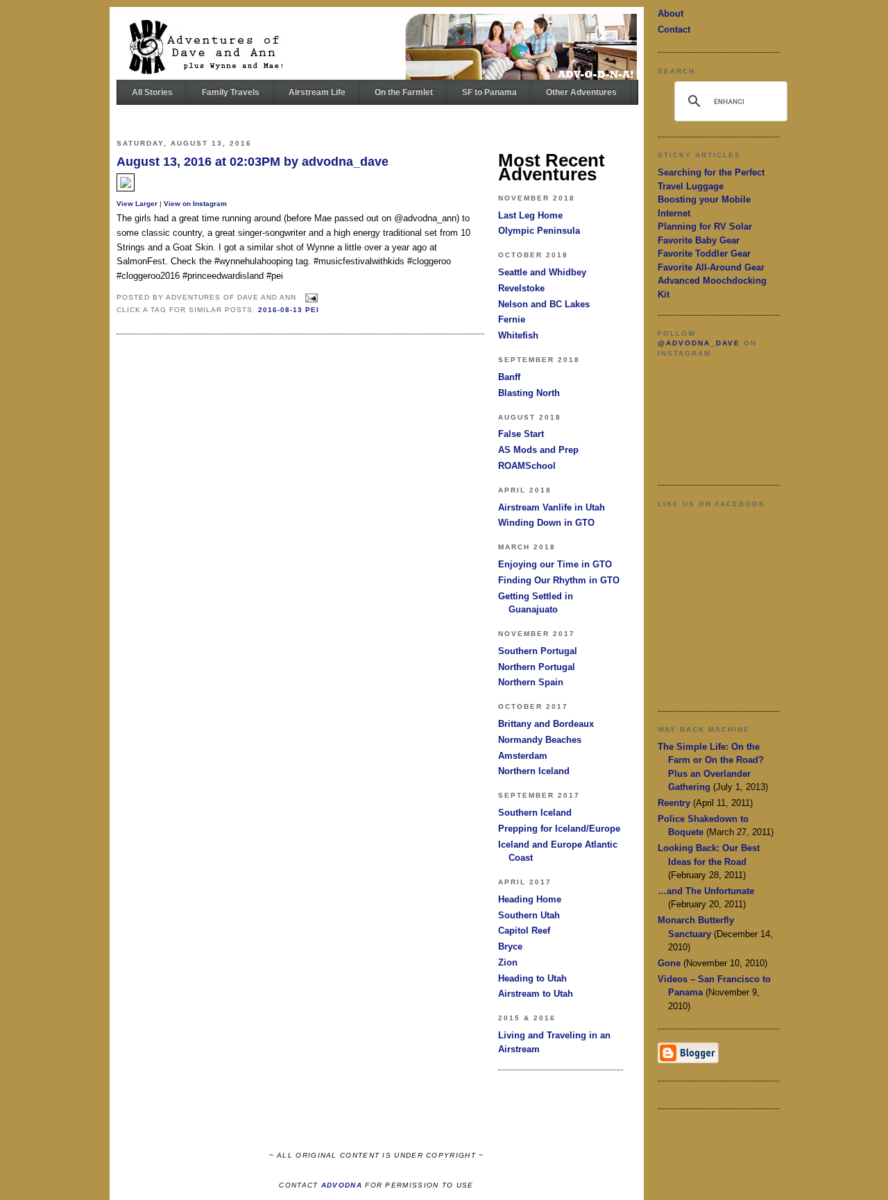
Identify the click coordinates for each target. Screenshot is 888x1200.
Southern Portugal (537, 651)
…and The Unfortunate (706, 891)
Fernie (511, 319)
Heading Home (529, 899)
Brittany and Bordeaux (546, 724)
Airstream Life (317, 92)
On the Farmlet (404, 92)
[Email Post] (310, 297)
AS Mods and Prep (538, 450)
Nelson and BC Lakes (544, 304)
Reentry (674, 803)
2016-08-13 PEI (288, 310)
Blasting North (529, 393)
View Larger (137, 203)
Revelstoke (521, 288)
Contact (674, 29)
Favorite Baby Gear (699, 240)
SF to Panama (489, 92)
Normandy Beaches (539, 740)
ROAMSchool (527, 466)
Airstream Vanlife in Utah (551, 507)
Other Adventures (581, 92)
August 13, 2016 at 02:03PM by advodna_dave (252, 162)
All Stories (152, 92)
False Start (521, 434)
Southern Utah (529, 915)
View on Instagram (195, 203)
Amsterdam (522, 756)
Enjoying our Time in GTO (555, 564)
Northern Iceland (534, 771)
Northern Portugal (536, 667)
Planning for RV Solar (705, 226)
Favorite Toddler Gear (704, 253)
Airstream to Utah (535, 993)
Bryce (510, 946)
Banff (509, 377)
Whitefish (518, 335)
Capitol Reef (524, 930)
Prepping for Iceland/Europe (559, 828)
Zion (508, 962)
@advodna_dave (699, 343)
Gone (669, 963)
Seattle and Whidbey (542, 272)
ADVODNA (341, 1185)
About (670, 13)
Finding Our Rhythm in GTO (559, 580)
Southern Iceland (535, 812)
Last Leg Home (530, 215)
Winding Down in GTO (546, 522)
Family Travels (230, 92)
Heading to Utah (532, 978)
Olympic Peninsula (539, 230)
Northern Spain (530, 682)
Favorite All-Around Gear (711, 267)
